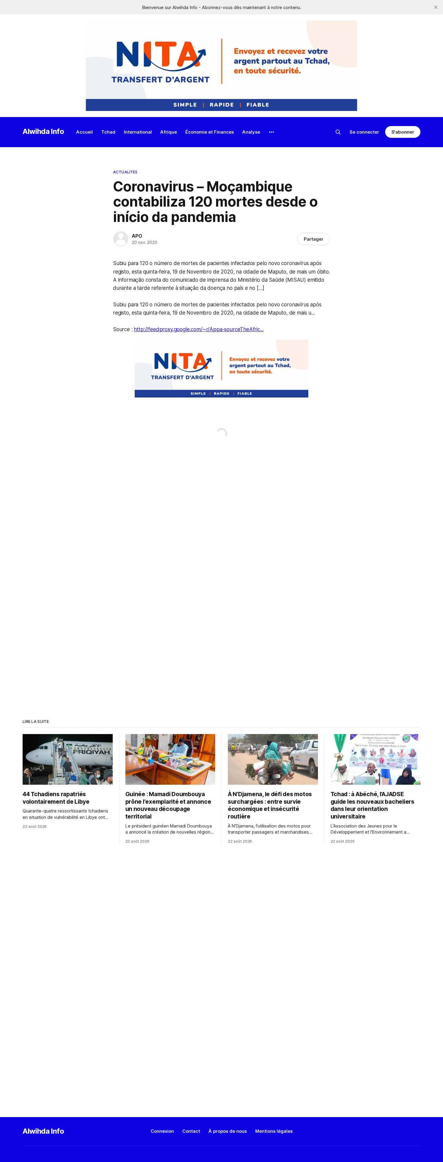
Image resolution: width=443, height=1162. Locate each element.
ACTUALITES (125, 171)
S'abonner (402, 132)
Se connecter (364, 132)
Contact (191, 1131)
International (138, 132)
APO (137, 236)
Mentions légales (274, 1131)
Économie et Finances (209, 132)
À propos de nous (228, 1131)
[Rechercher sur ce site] (338, 132)
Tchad (108, 132)
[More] (271, 132)
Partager (313, 239)
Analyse (251, 132)
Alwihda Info (43, 131)
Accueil (84, 132)
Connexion (162, 1131)
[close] (436, 7)
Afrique (168, 132)
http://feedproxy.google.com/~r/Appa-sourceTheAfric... (198, 329)
